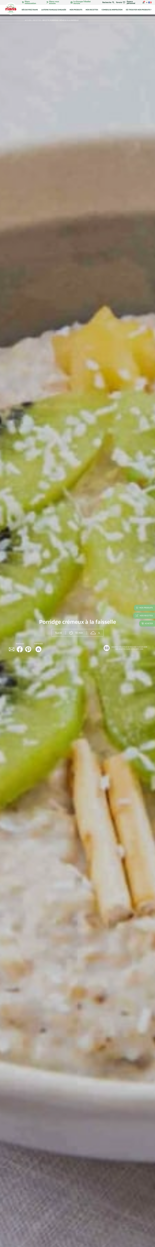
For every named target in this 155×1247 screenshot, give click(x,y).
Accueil (28, 20)
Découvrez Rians (30, 10)
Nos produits (76, 10)
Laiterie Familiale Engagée (53, 10)
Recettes (37, 20)
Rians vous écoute (52, 2)
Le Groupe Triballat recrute (80, 2)
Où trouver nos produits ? (138, 10)
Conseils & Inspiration (112, 10)
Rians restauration (29, 2)
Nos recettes (92, 10)
